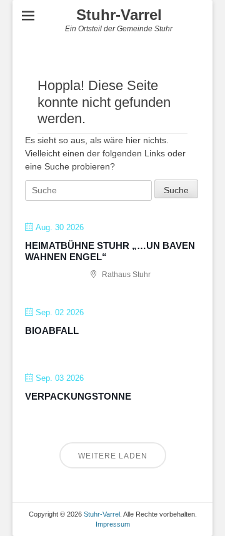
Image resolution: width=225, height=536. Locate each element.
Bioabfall (52, 330)
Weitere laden (113, 456)
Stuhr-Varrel (119, 14)
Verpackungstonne (78, 396)
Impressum (113, 524)
